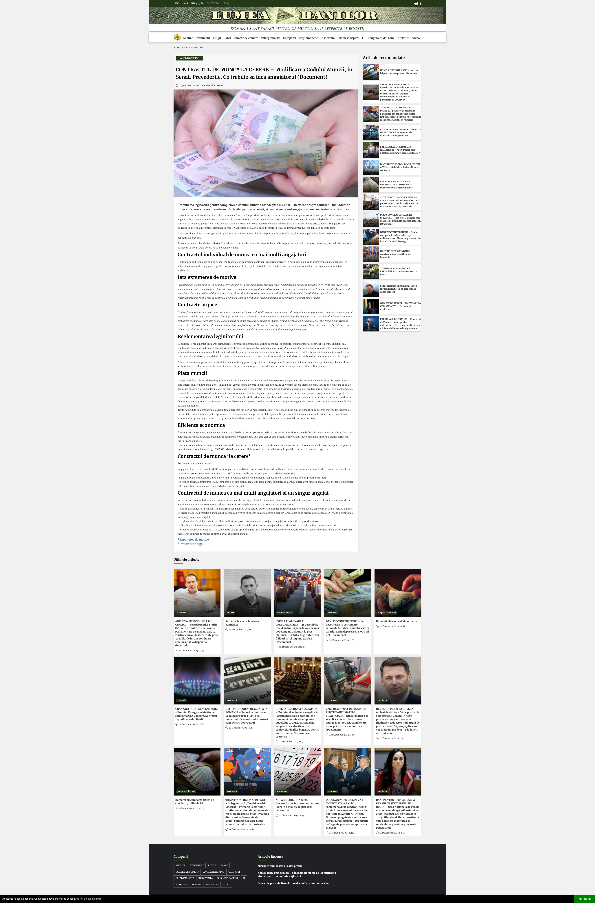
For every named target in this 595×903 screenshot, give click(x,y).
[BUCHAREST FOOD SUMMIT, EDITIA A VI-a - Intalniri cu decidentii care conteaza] (371, 167)
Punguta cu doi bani (381, 38)
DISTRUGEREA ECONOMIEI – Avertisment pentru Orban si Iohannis (396, 254)
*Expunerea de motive (193, 539)
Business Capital (348, 38)
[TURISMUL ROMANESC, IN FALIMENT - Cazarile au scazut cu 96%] (371, 271)
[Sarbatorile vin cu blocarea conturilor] (247, 593)
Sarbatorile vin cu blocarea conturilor (242, 623)
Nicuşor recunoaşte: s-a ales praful (280, 866)
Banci (227, 38)
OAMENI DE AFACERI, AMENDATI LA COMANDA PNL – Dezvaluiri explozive (400, 306)
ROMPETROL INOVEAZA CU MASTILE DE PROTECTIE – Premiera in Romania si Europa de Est (400, 132)
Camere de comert (246, 38)
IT (363, 38)
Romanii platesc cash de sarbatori (397, 621)
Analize (188, 38)
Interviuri (403, 38)
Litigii (217, 38)
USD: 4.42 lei (181, 3)
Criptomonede (308, 38)
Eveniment (203, 38)
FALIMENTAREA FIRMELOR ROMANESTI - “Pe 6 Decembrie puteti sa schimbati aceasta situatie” (400, 149)
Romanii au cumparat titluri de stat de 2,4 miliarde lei (194, 801)
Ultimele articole (186, 560)
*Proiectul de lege (190, 544)
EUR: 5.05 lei (197, 3)
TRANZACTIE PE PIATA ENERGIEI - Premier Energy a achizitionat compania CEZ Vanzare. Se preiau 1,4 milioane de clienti (196, 714)
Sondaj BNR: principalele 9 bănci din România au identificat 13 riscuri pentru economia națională (297, 874)
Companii (289, 38)
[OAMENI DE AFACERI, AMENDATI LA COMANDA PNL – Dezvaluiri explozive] (371, 306)
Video (416, 38)
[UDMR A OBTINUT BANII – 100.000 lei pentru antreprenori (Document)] (371, 72)
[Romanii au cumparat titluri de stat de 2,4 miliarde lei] (197, 772)
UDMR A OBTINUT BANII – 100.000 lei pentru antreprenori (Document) (399, 72)
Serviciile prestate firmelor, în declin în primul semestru (293, 883)
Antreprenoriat (270, 38)
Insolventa (328, 38)
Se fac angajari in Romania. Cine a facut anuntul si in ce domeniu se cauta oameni (398, 288)
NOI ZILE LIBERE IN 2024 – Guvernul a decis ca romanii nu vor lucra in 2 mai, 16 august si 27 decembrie (297, 805)
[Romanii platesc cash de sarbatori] (398, 593)
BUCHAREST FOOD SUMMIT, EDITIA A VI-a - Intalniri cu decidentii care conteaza (400, 167)
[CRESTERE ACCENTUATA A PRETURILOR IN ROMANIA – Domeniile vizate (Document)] (371, 184)
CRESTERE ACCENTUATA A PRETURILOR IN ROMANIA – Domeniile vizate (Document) (396, 184)
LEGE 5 (226, 3)
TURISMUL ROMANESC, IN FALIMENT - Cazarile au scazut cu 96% (398, 271)
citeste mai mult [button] (92, 899)
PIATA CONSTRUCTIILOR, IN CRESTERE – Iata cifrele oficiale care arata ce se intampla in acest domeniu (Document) (400, 219)
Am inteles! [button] (585, 899)
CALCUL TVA (213, 3)
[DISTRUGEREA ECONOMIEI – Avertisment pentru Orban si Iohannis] (371, 254)
